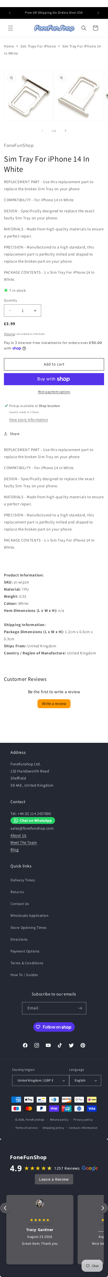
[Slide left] (42, 130)
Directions (19, 939)
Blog (14, 849)
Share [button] (15, 433)
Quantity (10, 300)
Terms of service (26, 1128)
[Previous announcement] (9, 13)
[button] (10, 28)
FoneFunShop (35, 1119)
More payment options (54, 392)
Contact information (83, 1128)
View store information (28, 419)
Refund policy (59, 1119)
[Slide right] (65, 130)
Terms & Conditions (27, 963)
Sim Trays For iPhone (38, 46)
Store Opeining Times (28, 927)
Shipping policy (53, 1128)
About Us (18, 835)
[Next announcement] (98, 13)
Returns (17, 891)
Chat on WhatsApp (36, 820)
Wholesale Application (29, 915)
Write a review (54, 703)
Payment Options (25, 951)
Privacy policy (83, 1119)
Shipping (9, 334)
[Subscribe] (80, 1008)
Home (9, 46)
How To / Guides (24, 974)
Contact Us (19, 903)
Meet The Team (23, 842)
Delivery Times (22, 880)
